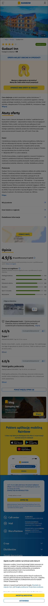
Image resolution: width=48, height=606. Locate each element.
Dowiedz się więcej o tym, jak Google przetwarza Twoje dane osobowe (23, 586)
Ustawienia (27, 601)
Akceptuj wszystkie (25, 595)
